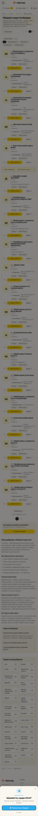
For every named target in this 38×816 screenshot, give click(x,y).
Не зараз (19, 812)
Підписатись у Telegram (20, 808)
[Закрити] (35, 788)
